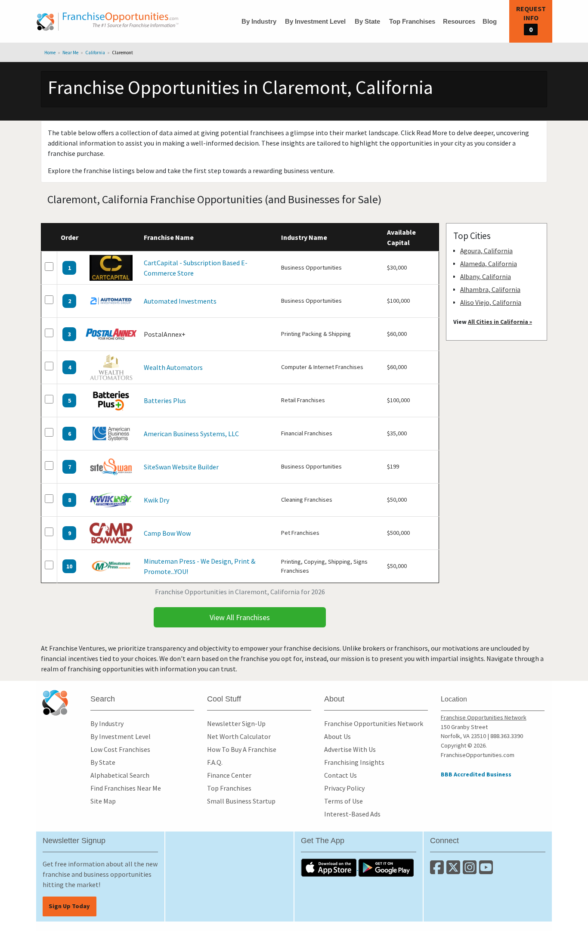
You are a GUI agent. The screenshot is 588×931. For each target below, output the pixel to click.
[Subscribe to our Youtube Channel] (486, 870)
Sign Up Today (69, 906)
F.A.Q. (215, 762)
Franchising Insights (354, 762)
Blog (490, 21)
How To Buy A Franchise (241, 749)
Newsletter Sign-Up (236, 723)
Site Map (103, 801)
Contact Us (340, 775)
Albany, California (485, 277)
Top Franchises (412, 21)
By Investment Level (315, 21)
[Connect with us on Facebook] (438, 870)
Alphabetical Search (119, 775)
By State (367, 21)
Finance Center (229, 775)
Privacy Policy (344, 788)
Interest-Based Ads (352, 814)
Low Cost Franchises (120, 749)
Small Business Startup (241, 801)
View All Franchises (240, 617)
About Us (337, 736)
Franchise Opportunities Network (373, 723)
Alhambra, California (490, 290)
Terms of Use (343, 801)
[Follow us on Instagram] (471, 870)
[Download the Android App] (386, 867)
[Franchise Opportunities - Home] (108, 21)
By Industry (258, 21)
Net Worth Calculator (239, 736)
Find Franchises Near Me (125, 788)
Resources (459, 21)
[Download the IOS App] (329, 867)
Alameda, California (488, 264)
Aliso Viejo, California (490, 302)
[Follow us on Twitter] (454, 870)
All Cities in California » (500, 322)
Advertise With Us (350, 749)
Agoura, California (486, 251)
